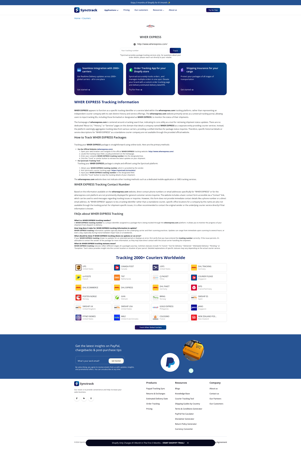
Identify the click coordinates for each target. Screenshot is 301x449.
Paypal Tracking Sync (155, 388)
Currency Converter (184, 429)
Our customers (141, 10)
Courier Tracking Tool (184, 398)
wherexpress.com (105, 149)
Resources (157, 10)
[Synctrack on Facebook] (77, 398)
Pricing (126, 10)
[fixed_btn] (188, 443)
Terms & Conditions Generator (188, 408)
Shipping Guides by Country (187, 403)
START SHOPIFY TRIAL (173, 442)
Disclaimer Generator (184, 419)
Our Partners (215, 398)
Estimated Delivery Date (157, 398)
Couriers (86, 18)
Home (77, 18)
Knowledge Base (182, 393)
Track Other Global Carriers (151, 327)
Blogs (177, 388)
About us (173, 10)
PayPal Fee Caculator (184, 414)
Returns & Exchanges (155, 393)
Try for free (213, 10)
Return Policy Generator (186, 424)
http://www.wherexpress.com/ (152, 44)
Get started (82, 89)
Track (175, 50)
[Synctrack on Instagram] (91, 398)
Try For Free (134, 89)
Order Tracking (153, 403)
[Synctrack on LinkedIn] (84, 398)
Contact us (214, 393)
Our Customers (216, 403)
